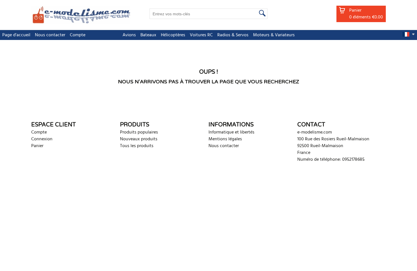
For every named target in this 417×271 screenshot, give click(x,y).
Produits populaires (139, 132)
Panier (37, 146)
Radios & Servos (232, 35)
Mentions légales (225, 139)
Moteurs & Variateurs (274, 35)
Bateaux (148, 35)
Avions (129, 35)
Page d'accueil (16, 35)
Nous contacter (50, 35)
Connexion (41, 139)
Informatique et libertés (231, 132)
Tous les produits (136, 146)
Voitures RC (201, 35)
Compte (77, 35)
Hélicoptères (173, 35)
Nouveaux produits (138, 139)
